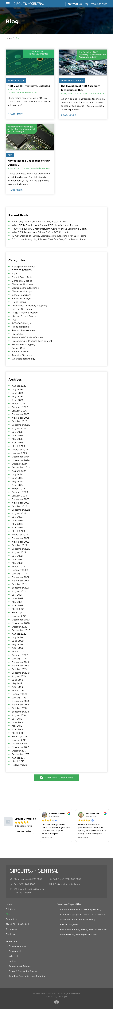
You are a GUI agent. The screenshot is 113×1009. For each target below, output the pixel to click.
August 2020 (19, 633)
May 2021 (17, 602)
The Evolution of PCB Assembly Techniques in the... (80, 88)
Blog (8, 914)
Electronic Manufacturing (25, 288)
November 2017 (20, 747)
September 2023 (21, 510)
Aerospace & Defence (72, 80)
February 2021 (19, 612)
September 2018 (20, 711)
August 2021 (19, 591)
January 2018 (19, 740)
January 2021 (19, 616)
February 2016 (19, 765)
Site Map (10, 934)
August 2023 (19, 513)
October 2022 (19, 545)
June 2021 (17, 598)
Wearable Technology (23, 358)
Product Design (16, 80)
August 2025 (19, 428)
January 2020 (19, 658)
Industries (11, 941)
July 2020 (17, 637)
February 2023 (20, 534)
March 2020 (18, 651)
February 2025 (20, 449)
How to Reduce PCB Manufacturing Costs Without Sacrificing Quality (49, 228)
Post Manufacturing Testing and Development (83, 929)
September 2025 (21, 425)
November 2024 (21, 460)
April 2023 (17, 527)
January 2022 (19, 573)
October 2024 (19, 464)
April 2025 (17, 442)
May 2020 (17, 644)
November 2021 (20, 580)
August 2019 (19, 676)
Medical (13, 961)
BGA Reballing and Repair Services (78, 934)
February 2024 (20, 492)
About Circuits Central (17, 924)
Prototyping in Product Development (32, 341)
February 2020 (20, 655)
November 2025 (20, 417)
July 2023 (17, 517)
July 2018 (17, 718)
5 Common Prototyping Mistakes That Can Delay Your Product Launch (50, 239)
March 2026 (18, 403)
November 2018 (20, 704)
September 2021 (20, 587)
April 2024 (18, 485)
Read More (15, 114)
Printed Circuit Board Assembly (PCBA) (80, 909)
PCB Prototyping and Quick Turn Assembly (82, 914)
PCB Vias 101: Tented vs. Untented (29, 86)
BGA (14, 273)
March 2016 (18, 761)
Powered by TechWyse (56, 996)
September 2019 (20, 673)
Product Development (24, 330)
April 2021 (17, 605)
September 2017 (20, 754)
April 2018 (17, 729)
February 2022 (20, 570)
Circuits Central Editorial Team (22, 92)
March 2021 (18, 609)
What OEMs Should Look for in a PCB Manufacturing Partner (45, 225)
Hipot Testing (19, 302)
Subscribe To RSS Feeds (59, 777)
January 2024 (19, 495)
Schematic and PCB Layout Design (78, 919)
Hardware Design (21, 298)
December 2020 (20, 619)
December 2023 (20, 499)
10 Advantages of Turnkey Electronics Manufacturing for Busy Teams (49, 236)
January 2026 (19, 410)
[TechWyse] (56, 1002)
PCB (10, 155)
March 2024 (18, 488)
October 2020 (19, 626)
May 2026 (17, 396)
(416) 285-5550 (34, 879)
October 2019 (19, 669)
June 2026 (17, 393)
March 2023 (18, 531)
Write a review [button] (24, 831)
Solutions (10, 909)
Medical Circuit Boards (24, 316)
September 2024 (21, 467)
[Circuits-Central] (29, 3)
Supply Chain (19, 348)
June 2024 (18, 478)
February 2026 (20, 407)
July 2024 (17, 474)
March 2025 (18, 446)
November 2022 (20, 541)
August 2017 (19, 757)
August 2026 (19, 386)
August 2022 (19, 552)
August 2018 (19, 715)
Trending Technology (23, 355)
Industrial (13, 956)
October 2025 (19, 421)
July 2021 (17, 594)
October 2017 (19, 750)
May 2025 (17, 439)
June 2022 (17, 559)
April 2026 (17, 400)
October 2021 (19, 584)
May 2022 (17, 563)
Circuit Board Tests (22, 277)
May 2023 (17, 524)
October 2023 (19, 506)
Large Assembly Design (25, 312)
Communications (17, 946)
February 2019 (19, 694)
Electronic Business (22, 284)
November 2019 (20, 665)
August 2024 (19, 471)
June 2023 (17, 520)
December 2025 (20, 414)
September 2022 (21, 549)
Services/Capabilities (69, 904)
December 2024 (20, 456)
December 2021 (20, 577)
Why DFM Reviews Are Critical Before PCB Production (41, 232)
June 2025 (17, 435)
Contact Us (75, 4)
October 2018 (19, 708)
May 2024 (17, 481)
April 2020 (18, 648)
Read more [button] (47, 837)
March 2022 (18, 566)
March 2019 (18, 690)
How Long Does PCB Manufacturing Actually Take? (39, 221)
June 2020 (18, 641)
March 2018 (18, 733)
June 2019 (17, 680)
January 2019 (19, 697)
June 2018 (17, 722)
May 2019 (17, 683)
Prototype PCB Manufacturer (27, 337)
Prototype (17, 334)
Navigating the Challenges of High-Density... (29, 162)
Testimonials (12, 929)
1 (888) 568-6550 (98, 4)
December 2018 (20, 701)
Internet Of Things (22, 309)
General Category (21, 295)
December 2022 (20, 538)
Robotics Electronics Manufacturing (27, 976)
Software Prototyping (23, 344)
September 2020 (21, 630)
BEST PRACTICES (22, 270)
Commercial (15, 951)
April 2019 (17, 687)
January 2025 (19, 453)
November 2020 (21, 623)
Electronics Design (22, 291)
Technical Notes (20, 351)
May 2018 (17, 726)
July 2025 (17, 432)
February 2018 (19, 736)
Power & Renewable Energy (23, 971)
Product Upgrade (69, 924)
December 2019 (20, 662)
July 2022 (17, 556)
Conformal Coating (22, 281)
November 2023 (20, 502)
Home (9, 38)
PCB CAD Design (21, 323)
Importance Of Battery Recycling (30, 305)
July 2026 (17, 389)
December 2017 (20, 743)
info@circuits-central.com (66, 884)
